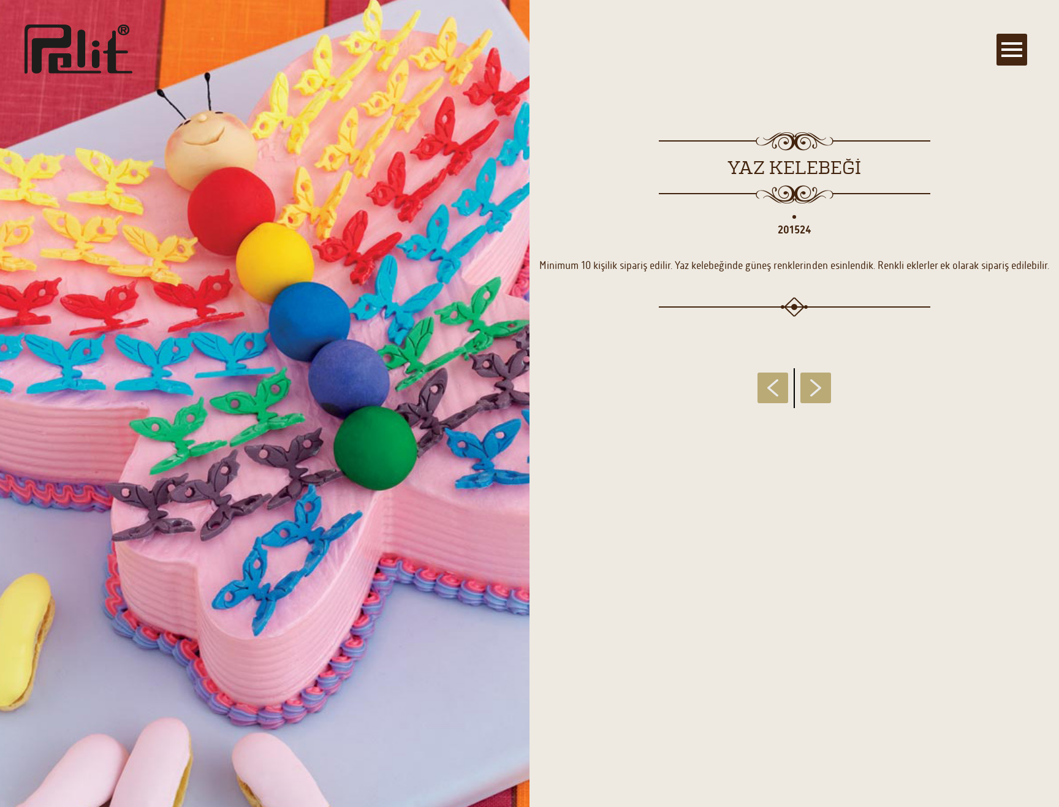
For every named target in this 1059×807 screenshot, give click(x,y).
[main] (529, 403)
